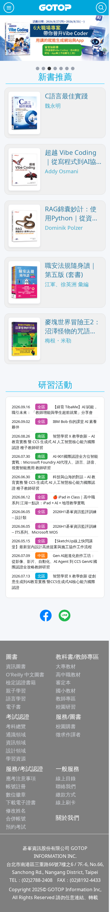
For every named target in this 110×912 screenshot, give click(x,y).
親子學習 (16, 690)
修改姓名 (16, 810)
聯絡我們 (66, 786)
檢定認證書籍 (21, 682)
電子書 (13, 706)
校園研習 (66, 706)
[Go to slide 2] (43, 68)
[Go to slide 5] (61, 68)
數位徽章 (16, 794)
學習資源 (16, 758)
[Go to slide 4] (55, 68)
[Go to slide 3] (49, 68)
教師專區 (66, 698)
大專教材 (66, 666)
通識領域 (16, 734)
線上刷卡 (66, 802)
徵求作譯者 (68, 734)
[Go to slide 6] (67, 68)
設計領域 (16, 750)
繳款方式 (66, 794)
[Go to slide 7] (73, 68)
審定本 (63, 682)
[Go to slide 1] (37, 68)
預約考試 (16, 826)
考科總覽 (16, 726)
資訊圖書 (16, 666)
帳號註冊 (16, 786)
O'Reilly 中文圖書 (25, 674)
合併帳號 (16, 818)
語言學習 (16, 698)
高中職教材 (68, 674)
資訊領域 (16, 742)
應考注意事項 (21, 778)
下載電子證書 (21, 802)
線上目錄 (66, 778)
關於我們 (67, 818)
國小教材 (66, 690)
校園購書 (66, 726)
